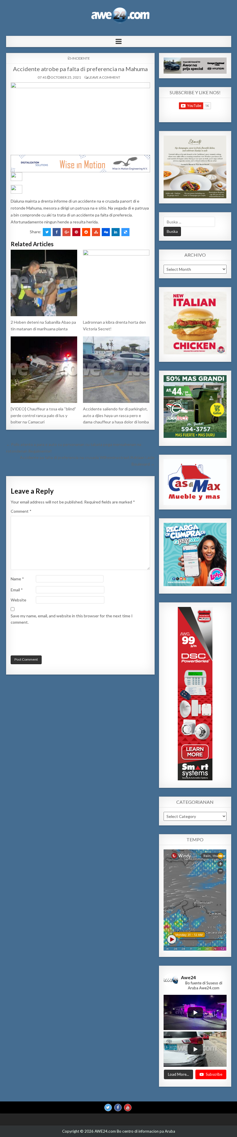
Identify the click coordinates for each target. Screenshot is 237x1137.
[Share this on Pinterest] (76, 232)
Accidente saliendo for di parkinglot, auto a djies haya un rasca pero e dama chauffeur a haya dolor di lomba (116, 415)
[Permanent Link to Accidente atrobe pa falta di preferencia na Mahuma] (80, 117)
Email (17, 589)
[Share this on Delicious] (125, 232)
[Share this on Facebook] (57, 232)
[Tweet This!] (47, 232)
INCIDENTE (81, 58)
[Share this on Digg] (106, 232)
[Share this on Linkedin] (116, 232)
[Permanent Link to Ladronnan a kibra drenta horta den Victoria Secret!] (116, 283)
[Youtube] (128, 1107)
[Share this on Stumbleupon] (96, 232)
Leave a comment (104, 77)
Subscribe (214, 1074)
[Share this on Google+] (66, 232)
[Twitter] (108, 1107)
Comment (21, 511)
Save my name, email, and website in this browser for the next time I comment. (72, 619)
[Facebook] (118, 1107)
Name (17, 578)
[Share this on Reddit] (86, 232)
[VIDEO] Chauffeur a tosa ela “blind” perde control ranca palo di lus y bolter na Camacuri (43, 415)
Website (18, 599)
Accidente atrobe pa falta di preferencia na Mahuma (80, 68)
